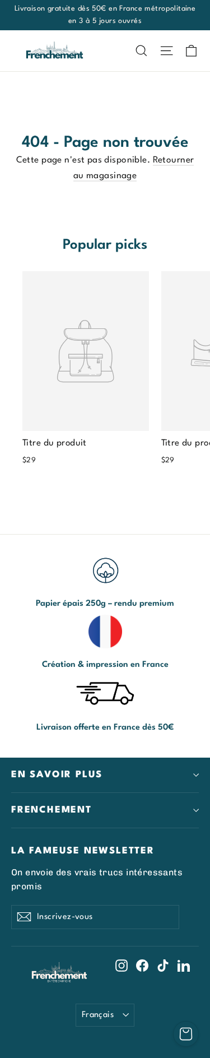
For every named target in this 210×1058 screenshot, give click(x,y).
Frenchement (51, 810)
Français (98, 1015)
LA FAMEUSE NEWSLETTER (83, 851)
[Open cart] (186, 1034)
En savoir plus (56, 774)
